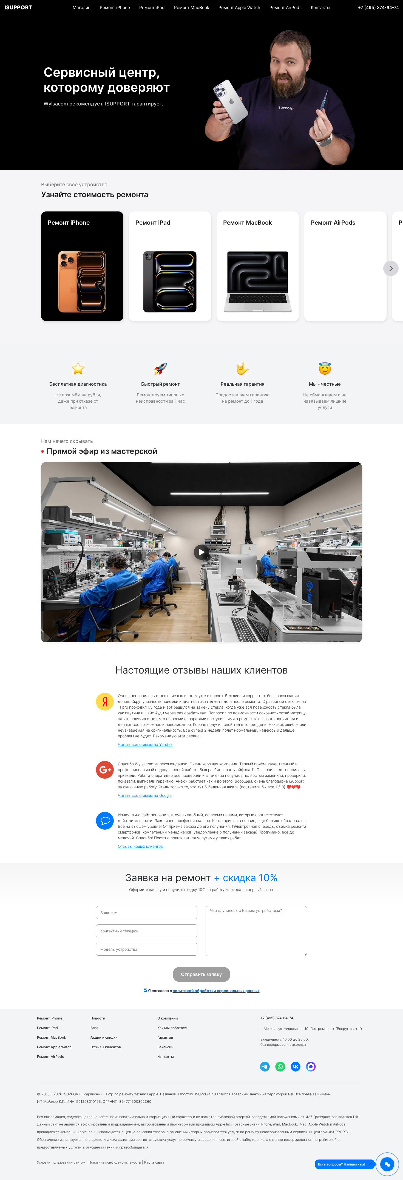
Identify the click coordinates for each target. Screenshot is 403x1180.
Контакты (320, 7)
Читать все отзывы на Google (145, 795)
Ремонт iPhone (115, 7)
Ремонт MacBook (191, 7)
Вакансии (165, 1047)
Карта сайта (154, 1162)
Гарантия (165, 1037)
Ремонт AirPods (285, 7)
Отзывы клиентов (105, 1047)
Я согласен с (203, 990)
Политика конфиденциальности (115, 1162)
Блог (94, 1028)
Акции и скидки (104, 1037)
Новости (97, 1018)
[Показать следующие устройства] (391, 268)
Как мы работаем (172, 1028)
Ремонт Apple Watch (239, 7)
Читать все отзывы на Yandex (145, 744)
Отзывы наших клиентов (140, 846)
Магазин (81, 7)
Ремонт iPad (152, 7)
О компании (167, 1018)
